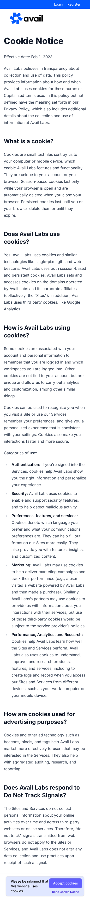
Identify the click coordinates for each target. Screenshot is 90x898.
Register (73, 4)
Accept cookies (65, 883)
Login (58, 4)
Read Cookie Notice (65, 892)
